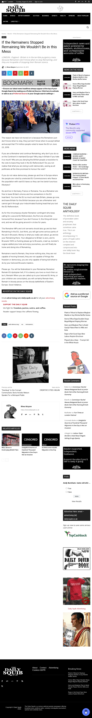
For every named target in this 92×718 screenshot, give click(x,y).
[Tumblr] (31, 73)
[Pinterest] (85, 1)
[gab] (26, 414)
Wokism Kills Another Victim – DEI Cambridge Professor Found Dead (81, 167)
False (70, 492)
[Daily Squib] (3, 67)
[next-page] (7, 459)
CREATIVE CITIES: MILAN (50, 390)
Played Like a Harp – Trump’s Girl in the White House (76, 341)
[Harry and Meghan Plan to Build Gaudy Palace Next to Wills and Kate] (67, 95)
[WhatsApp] (20, 73)
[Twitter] (89, 1)
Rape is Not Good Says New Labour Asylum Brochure (80, 103)
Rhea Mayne (11, 67)
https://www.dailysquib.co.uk (30, 410)
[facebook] (22, 414)
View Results (77, 501)
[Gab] (79, 1)
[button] (87, 27)
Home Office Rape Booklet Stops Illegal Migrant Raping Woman (81, 86)
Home (4, 34)
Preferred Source (20, 94)
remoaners (29, 324)
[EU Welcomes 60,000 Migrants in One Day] (51, 440)
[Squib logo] (18, 8)
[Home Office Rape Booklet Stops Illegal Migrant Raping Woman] (67, 86)
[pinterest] (34, 414)
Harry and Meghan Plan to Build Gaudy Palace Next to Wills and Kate (81, 94)
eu (22, 324)
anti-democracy (14, 324)
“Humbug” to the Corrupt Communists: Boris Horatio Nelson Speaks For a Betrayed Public (15, 392)
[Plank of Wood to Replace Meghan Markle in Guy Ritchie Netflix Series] (67, 78)
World (9, 34)
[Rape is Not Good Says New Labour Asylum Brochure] (67, 104)
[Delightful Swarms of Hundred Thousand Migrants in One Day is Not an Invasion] (31, 440)
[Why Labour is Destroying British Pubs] (10, 440)
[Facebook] (75, 1)
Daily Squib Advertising (76, 608)
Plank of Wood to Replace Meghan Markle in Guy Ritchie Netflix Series (81, 77)
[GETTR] (82, 1)
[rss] (38, 414)
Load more (76, 111)
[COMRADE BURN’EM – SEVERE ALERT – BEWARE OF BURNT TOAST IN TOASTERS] (67, 156)
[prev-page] (3, 459)
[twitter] (43, 414)
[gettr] (30, 414)
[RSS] (22, 681)
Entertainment (27, 445)
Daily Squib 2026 (17, 708)
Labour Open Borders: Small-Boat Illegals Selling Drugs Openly (74, 435)
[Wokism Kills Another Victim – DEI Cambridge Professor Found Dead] (67, 167)
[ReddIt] (26, 73)
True (69, 488)
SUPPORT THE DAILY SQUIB (15, 304)
